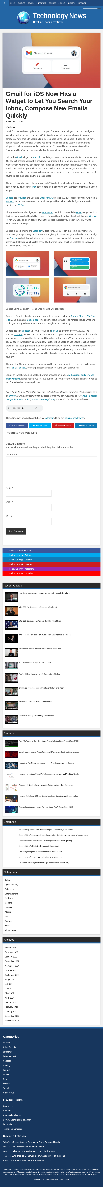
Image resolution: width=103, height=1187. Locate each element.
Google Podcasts (14, 399)
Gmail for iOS (46, 197)
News (12, 3)
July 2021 (9, 984)
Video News (10, 930)
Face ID (12, 367)
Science (52, 3)
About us (7, 1110)
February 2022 (11, 952)
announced (47, 212)
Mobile (62, 3)
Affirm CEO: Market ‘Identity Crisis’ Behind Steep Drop (27, 1160)
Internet (82, 3)
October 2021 (11, 970)
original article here (74, 418)
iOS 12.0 (10, 201)
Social (31, 3)
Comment (11, 454)
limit (34, 186)
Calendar (37, 231)
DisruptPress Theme (62, 1179)
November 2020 (12, 1020)
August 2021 (11, 979)
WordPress (46, 1179)
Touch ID (21, 367)
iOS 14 (20, 205)
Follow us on (21, 550)
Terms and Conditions (13, 1129)
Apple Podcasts (89, 395)
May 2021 (9, 993)
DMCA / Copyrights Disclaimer (17, 1120)
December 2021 (12, 961)
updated (26, 330)
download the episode (42, 399)
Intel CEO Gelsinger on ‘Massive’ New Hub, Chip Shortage (29, 1151)
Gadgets (71, 3)
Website (10, 516)
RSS (28, 399)
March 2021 (10, 1002)
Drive (79, 212)
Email (9, 502)
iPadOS (55, 330)
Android (37, 157)
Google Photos (78, 316)
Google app (33, 320)
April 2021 (9, 998)
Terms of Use (79, 1174)
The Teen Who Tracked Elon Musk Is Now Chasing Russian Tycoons (34, 1156)
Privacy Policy (9, 1124)
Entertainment (11, 894)
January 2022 (11, 957)
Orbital (12, 395)
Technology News (59, 16)
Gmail (19, 157)
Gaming (8, 903)
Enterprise (41, 3)
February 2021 (11, 1007)
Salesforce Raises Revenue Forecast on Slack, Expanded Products (33, 1142)
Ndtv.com (49, 418)
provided (21, 197)
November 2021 (12, 966)
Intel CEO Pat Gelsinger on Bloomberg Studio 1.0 (25, 1147)
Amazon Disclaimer (12, 1115)
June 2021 (9, 989)
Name (9, 488)
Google (9, 197)
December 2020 (12, 1016)
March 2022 (10, 947)
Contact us (8, 1106)
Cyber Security (11, 884)
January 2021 (11, 1011)
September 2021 (12, 975)
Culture (21, 3)
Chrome (14, 238)
